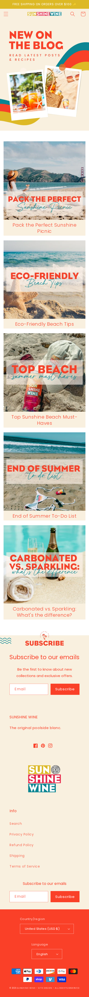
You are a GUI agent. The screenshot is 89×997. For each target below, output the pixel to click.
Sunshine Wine (26, 988)
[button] (6, 14)
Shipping (17, 855)
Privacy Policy (21, 834)
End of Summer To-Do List (44, 516)
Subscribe (65, 689)
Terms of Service (24, 866)
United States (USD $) (42, 928)
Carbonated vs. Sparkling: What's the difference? (44, 612)
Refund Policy (21, 845)
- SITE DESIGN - (45, 988)
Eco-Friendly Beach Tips (44, 324)
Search (15, 823)
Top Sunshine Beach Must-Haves (44, 420)
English (42, 954)
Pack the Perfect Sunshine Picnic (45, 228)
